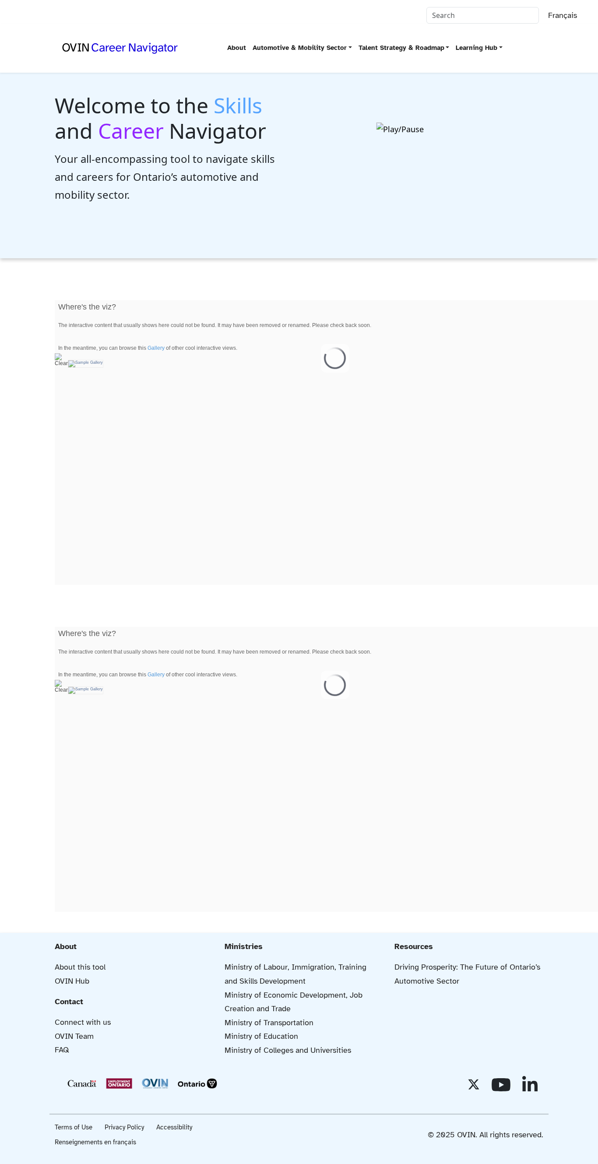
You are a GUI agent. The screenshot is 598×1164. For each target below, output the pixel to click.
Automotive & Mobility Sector (300, 48)
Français (562, 15)
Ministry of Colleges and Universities (288, 1050)
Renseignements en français (95, 1142)
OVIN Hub (72, 981)
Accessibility (174, 1127)
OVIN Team (74, 1036)
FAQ (62, 1050)
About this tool (80, 967)
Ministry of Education (261, 1036)
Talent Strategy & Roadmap (401, 48)
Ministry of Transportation (269, 1022)
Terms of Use (73, 1127)
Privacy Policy (124, 1127)
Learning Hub (476, 48)
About (236, 48)
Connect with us (83, 1022)
